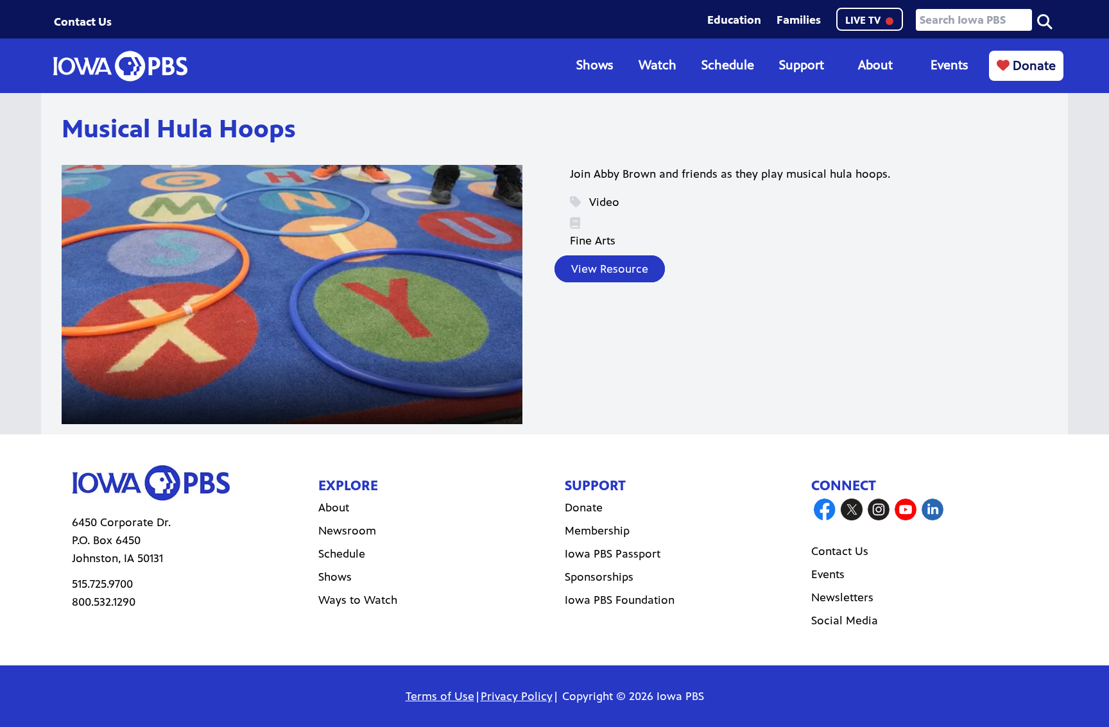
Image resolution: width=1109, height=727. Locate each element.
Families (799, 20)
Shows (594, 65)
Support (801, 65)
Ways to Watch (357, 600)
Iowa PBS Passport (612, 554)
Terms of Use (440, 696)
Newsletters (842, 597)
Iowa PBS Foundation (620, 600)
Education (734, 20)
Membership (597, 531)
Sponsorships (599, 577)
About (875, 65)
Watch (657, 65)
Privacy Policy (517, 696)
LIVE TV (864, 20)
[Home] (120, 66)
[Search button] (1045, 20)
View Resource (609, 269)
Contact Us (83, 22)
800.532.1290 (103, 602)
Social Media (844, 620)
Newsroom (347, 531)
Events (949, 65)
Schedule (727, 65)
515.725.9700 (102, 584)
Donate (1033, 65)
